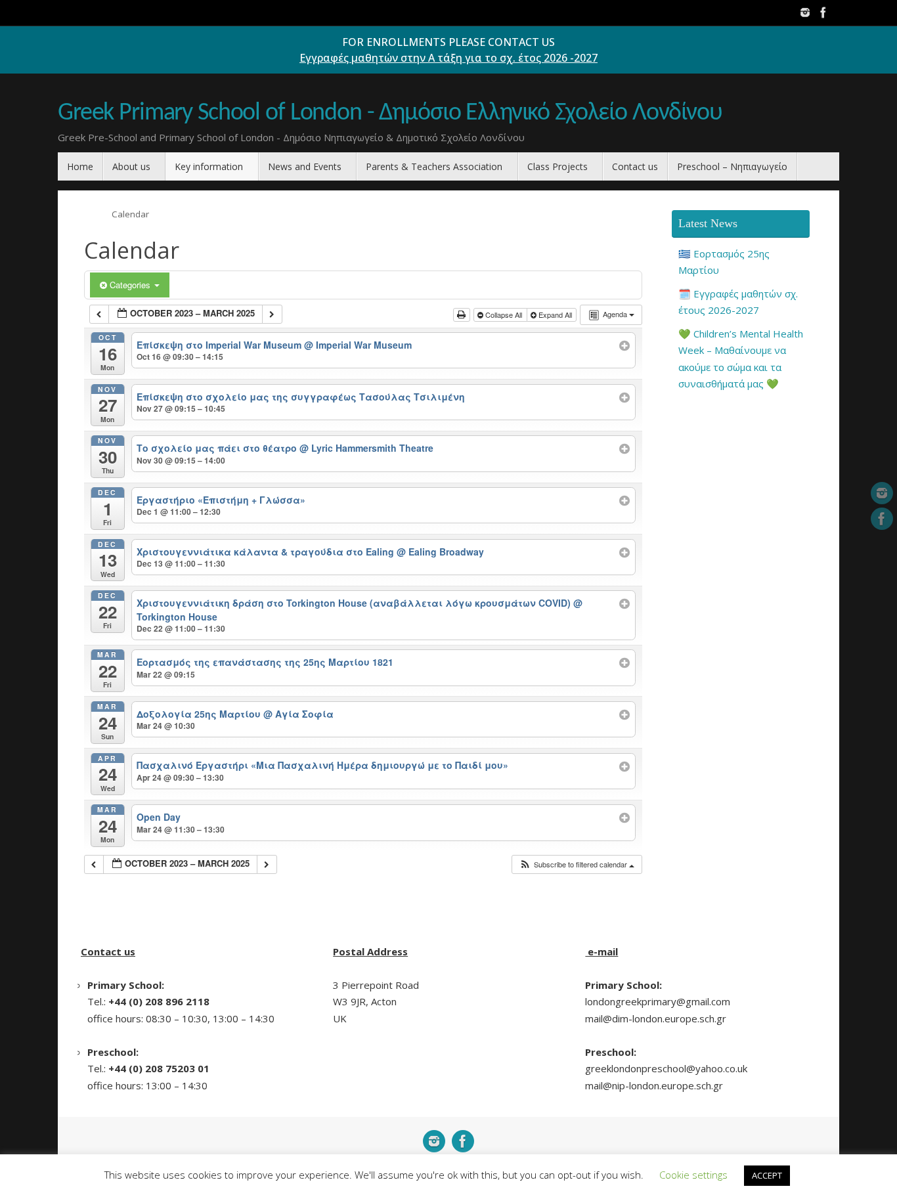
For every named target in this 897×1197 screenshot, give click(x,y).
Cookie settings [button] (693, 1174)
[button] (576, 864)
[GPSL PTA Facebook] (823, 12)
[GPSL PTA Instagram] (805, 12)
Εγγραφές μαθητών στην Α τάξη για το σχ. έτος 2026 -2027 (448, 58)
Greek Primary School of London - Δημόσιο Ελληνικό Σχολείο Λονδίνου (390, 113)
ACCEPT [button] (767, 1175)
